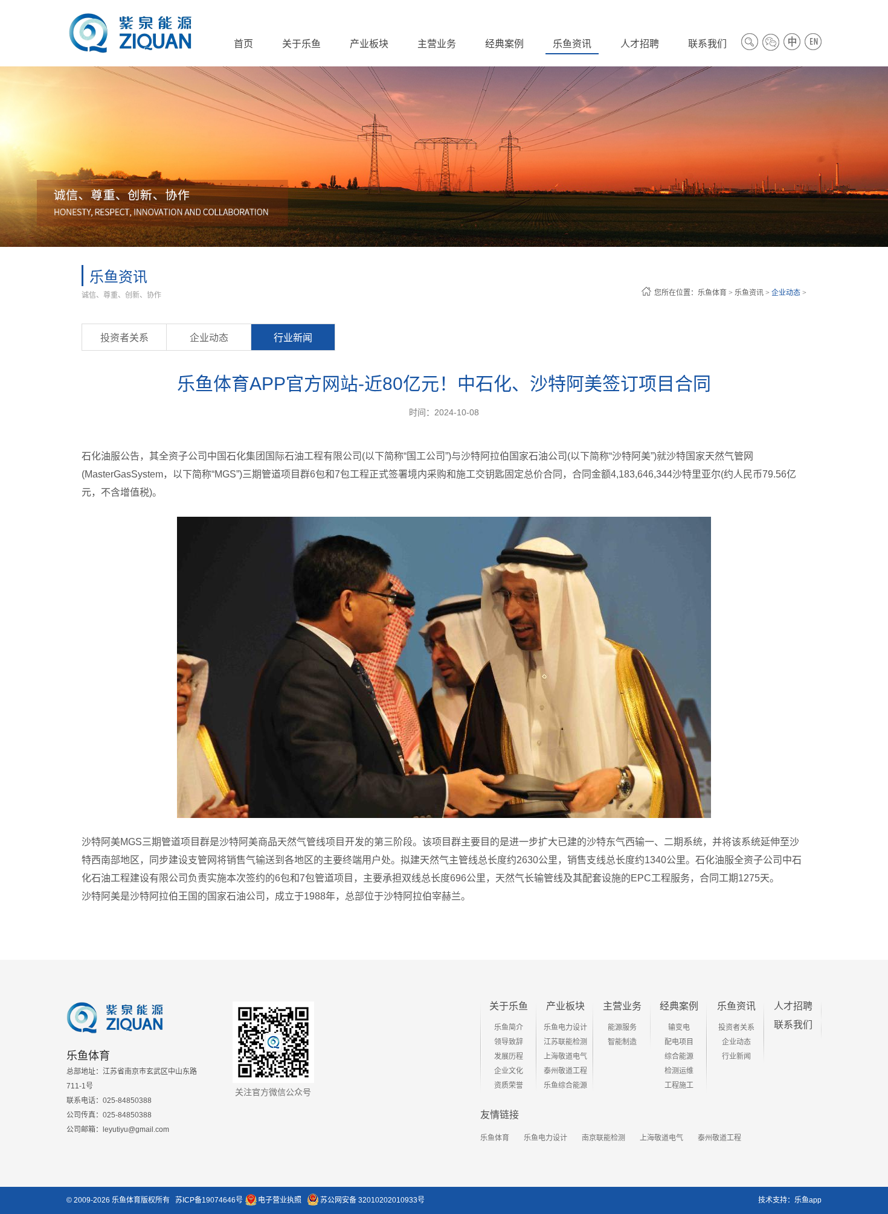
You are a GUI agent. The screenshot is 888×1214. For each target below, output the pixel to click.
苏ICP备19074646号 (209, 1200)
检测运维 (678, 1071)
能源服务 (622, 1027)
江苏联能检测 (565, 1042)
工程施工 (678, 1085)
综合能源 (678, 1056)
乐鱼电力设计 (565, 1027)
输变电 (679, 1027)
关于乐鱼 (508, 1006)
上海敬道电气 (565, 1056)
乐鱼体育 (712, 293)
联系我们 (793, 1025)
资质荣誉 (508, 1085)
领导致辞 (508, 1042)
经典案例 (679, 1006)
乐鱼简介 (508, 1027)
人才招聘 (793, 1006)
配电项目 (678, 1042)
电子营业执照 (279, 1200)
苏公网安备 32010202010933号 (372, 1200)
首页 (243, 44)
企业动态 (785, 293)
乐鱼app (808, 1200)
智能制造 (622, 1042)
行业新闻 (293, 338)
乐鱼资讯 (749, 293)
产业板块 (565, 1006)
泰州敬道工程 (565, 1071)
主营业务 (622, 1006)
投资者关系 (124, 338)
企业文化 (508, 1071)
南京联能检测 (603, 1138)
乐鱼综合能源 (565, 1085)
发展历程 (508, 1056)
